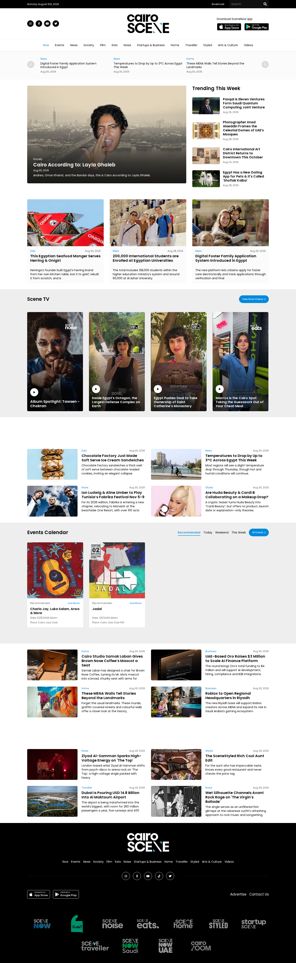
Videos (248, 45)
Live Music (74, 603)
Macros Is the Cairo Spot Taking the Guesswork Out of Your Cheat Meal (240, 402)
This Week (239, 532)
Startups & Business (151, 45)
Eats (115, 45)
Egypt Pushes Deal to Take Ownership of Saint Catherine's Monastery (175, 402)
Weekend (222, 532)
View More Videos (252, 299)
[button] (265, 64)
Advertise (238, 894)
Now (46, 45)
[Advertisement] (148, 432)
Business (210, 651)
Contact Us (259, 894)
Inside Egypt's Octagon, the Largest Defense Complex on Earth (116, 402)
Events (59, 45)
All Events (257, 532)
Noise (127, 45)
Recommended (189, 532)
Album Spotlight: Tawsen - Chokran (55, 403)
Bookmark (218, 4)
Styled (207, 45)
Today (207, 532)
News (74, 45)
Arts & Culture (228, 45)
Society (89, 45)
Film (103, 45)
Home (175, 45)
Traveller (191, 45)
